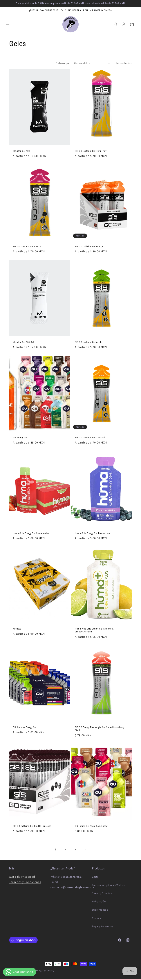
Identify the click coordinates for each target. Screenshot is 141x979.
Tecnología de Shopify (43, 970)
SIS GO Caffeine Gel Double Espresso (32, 825)
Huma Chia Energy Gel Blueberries (92, 533)
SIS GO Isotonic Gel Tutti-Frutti (91, 151)
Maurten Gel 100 (21, 151)
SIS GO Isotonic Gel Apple (88, 342)
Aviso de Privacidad (22, 877)
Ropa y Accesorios (102, 926)
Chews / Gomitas (102, 893)
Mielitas (17, 628)
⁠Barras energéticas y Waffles (108, 885)
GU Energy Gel (20, 437)
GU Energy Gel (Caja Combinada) (91, 825)
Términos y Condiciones (25, 882)
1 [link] (55, 849)
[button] (8, 24)
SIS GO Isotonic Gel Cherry (27, 246)
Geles (95, 876)
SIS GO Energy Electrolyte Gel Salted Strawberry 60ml (99, 729)
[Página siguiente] (85, 849)
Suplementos (100, 909)
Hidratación (99, 901)
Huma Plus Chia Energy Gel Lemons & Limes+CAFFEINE (94, 630)
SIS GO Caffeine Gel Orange (89, 246)
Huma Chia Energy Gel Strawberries (31, 533)
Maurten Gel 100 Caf (23, 342)
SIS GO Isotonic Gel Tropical (90, 437)
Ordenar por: (63, 63)
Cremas (96, 918)
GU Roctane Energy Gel (25, 727)
